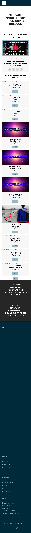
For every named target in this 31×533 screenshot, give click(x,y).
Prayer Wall (6, 461)
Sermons (5, 489)
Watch (15, 91)
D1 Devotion (6, 465)
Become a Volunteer (9, 468)
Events (4, 486)
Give (3, 471)
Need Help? (6, 492)
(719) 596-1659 (7, 505)
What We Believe (7, 482)
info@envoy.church (8, 503)
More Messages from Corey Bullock (15, 58)
